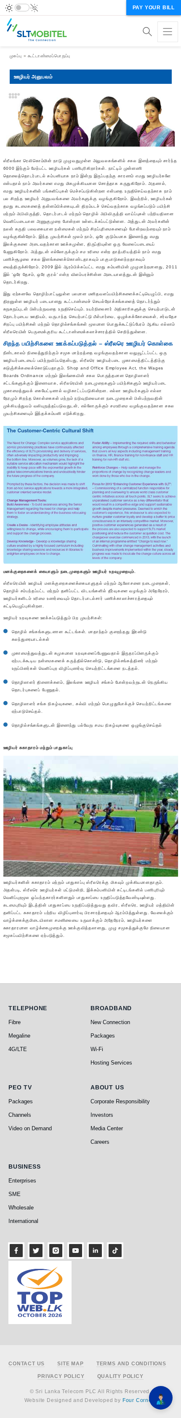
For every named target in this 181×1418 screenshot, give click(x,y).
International (23, 1221)
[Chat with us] (161, 1398)
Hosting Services (111, 1062)
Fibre (14, 1022)
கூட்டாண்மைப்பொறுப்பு (49, 56)
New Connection (110, 1022)
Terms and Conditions (131, 1364)
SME (14, 1194)
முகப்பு (16, 56)
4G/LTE (17, 1049)
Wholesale (21, 1207)
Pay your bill (154, 8)
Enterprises (22, 1180)
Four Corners (139, 1400)
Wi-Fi (96, 1049)
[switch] (22, 7)
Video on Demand (30, 1128)
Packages (102, 1036)
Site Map (70, 1364)
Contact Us (26, 1364)
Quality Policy (120, 1376)
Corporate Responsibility (120, 1101)
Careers (99, 1142)
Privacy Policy (60, 1376)
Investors (101, 1115)
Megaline (19, 1036)
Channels (19, 1115)
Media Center (106, 1128)
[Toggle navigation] (167, 31)
